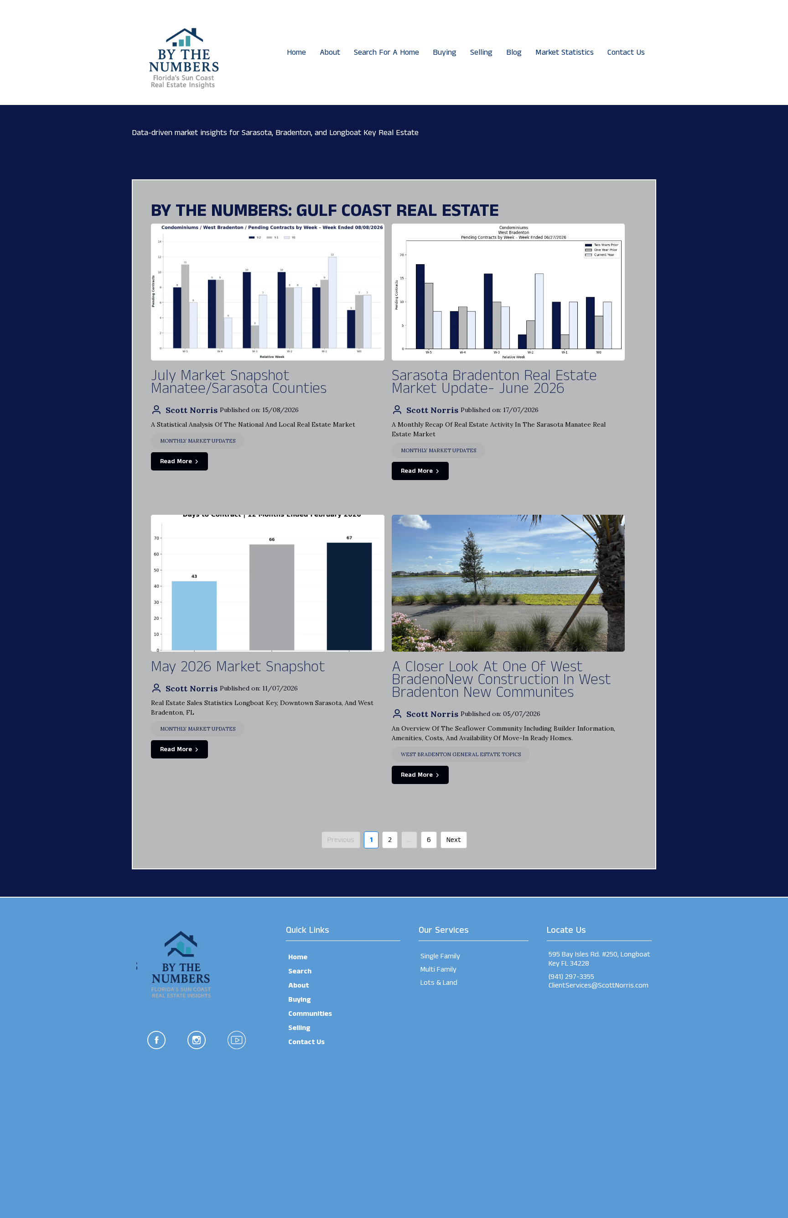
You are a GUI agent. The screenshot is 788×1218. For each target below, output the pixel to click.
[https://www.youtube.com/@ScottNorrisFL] (236, 1040)
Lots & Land (438, 983)
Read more (176, 461)
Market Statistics (564, 53)
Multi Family (438, 969)
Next (453, 840)
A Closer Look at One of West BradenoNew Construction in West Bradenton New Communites (501, 680)
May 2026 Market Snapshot (238, 667)
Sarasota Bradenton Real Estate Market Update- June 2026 (494, 382)
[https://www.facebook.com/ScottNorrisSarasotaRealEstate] (156, 1040)
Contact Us (626, 53)
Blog (514, 53)
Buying (444, 53)
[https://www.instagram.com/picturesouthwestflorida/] (196, 1040)
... (409, 840)
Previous (340, 840)
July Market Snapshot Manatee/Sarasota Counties (239, 382)
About (330, 53)
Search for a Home (386, 53)
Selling (481, 53)
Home (296, 53)
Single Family (440, 956)
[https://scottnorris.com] (182, 52)
